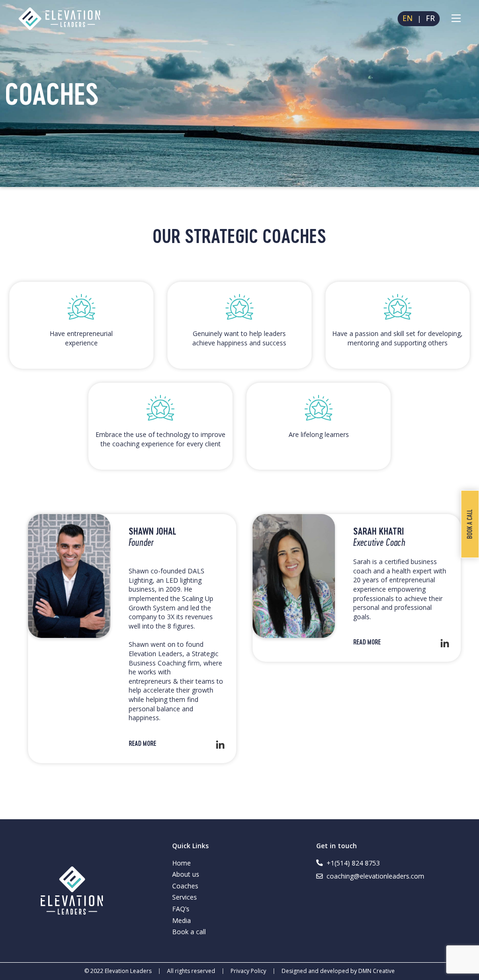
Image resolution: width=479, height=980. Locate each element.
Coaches (185, 885)
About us (185, 874)
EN (407, 18)
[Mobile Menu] (456, 18)
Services (184, 897)
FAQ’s (180, 908)
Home (181, 862)
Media (181, 920)
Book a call (189, 931)
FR (430, 18)
